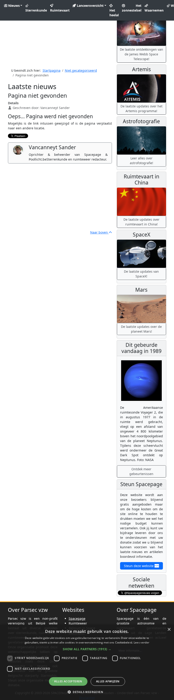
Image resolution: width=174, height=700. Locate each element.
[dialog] (87, 662)
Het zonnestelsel (131, 7)
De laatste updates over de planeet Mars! (141, 328)
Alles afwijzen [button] (108, 681)
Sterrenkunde (36, 10)
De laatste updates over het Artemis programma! (141, 108)
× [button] (169, 629)
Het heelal (114, 12)
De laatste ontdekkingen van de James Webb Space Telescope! (141, 54)
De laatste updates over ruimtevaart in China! (141, 221)
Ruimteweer (78, 623)
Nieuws (13, 5)
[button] (87, 649)
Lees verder (141, 642)
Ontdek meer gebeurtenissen (141, 471)
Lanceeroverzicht (90, 5)
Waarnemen (154, 10)
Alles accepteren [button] (68, 681)
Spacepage (77, 618)
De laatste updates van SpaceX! (141, 273)
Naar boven (99, 232)
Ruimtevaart (60, 10)
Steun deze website (139, 566)
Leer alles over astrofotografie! (141, 160)
